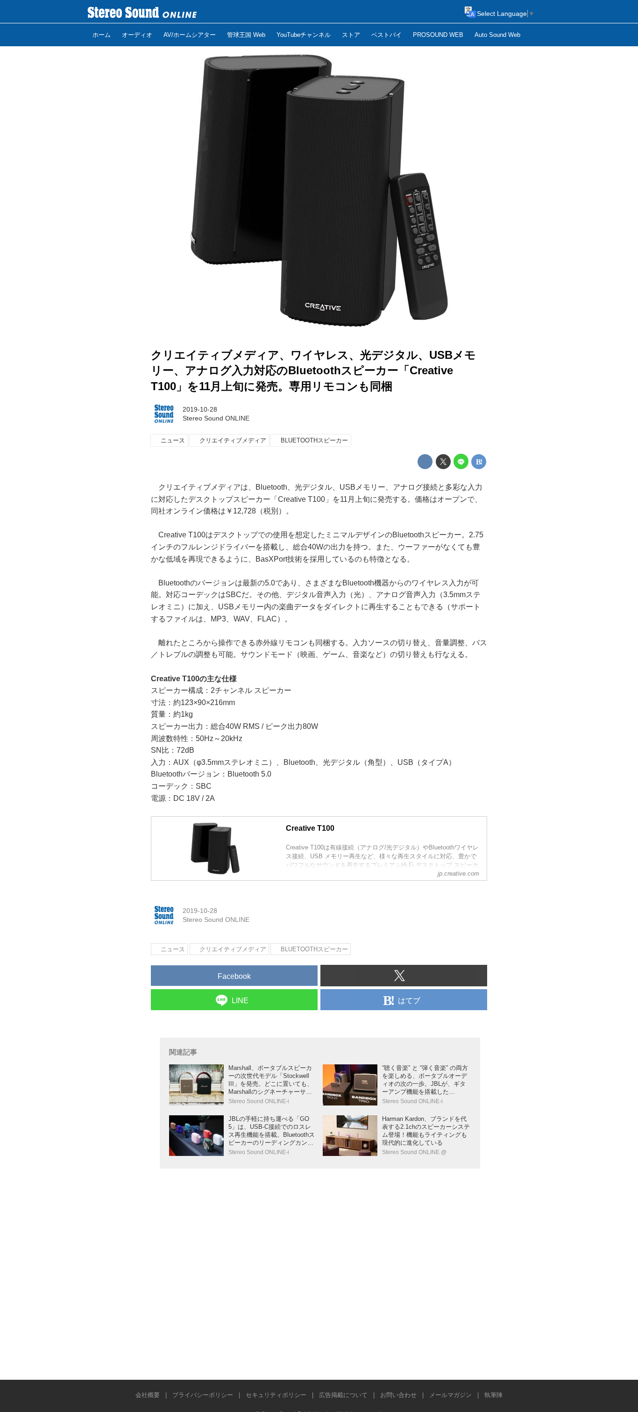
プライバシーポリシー (202, 1394)
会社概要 (147, 1394)
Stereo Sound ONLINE (216, 418)
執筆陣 (493, 1394)
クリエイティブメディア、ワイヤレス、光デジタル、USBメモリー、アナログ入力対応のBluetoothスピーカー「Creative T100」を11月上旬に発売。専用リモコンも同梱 (313, 370)
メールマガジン (450, 1394)
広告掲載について (343, 1394)
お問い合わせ (398, 1394)
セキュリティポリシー (276, 1394)
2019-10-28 (200, 409)
